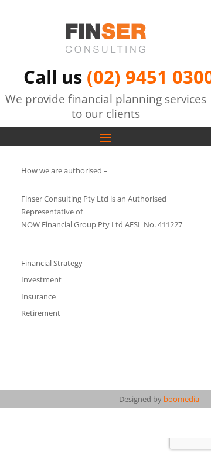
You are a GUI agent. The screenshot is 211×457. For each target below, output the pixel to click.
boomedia (181, 399)
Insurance (38, 296)
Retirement (40, 313)
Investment (41, 279)
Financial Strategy (52, 263)
